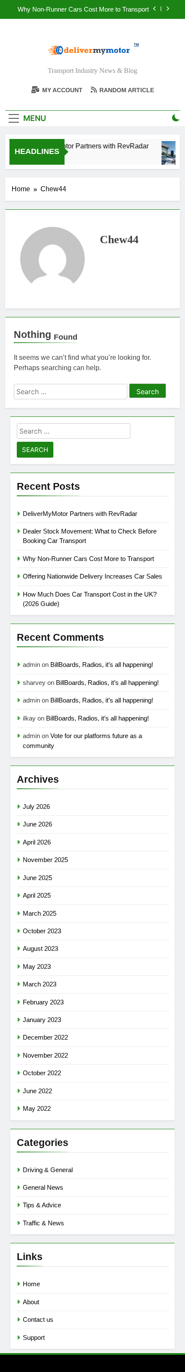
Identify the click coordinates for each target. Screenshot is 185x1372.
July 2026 (36, 806)
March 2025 (39, 913)
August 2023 (40, 948)
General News (43, 1187)
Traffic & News (43, 1223)
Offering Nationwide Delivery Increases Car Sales (92, 576)
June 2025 (37, 877)
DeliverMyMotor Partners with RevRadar (84, 146)
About (31, 1302)
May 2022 (37, 1108)
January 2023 (42, 1019)
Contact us (38, 1319)
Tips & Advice (42, 1205)
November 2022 (45, 1055)
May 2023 (37, 966)
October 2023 (42, 931)
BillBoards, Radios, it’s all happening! (101, 664)
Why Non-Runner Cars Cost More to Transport (83, 9)
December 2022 (45, 1037)
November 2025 (45, 859)
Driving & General (48, 1169)
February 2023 (43, 1002)
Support (34, 1337)
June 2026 (37, 824)
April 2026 (37, 842)
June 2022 (37, 1091)
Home (31, 1284)
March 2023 (39, 984)
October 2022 (42, 1072)
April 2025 (37, 895)
